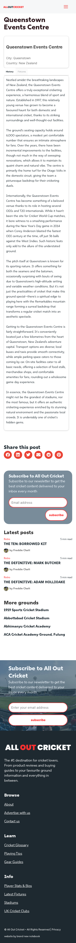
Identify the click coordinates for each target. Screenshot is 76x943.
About (9, 804)
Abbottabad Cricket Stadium (26, 618)
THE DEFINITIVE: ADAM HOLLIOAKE (34, 582)
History (10, 71)
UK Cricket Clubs (16, 911)
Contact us (12, 821)
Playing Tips (13, 854)
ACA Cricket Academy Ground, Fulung (34, 634)
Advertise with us (17, 813)
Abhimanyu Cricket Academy (27, 626)
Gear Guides (13, 862)
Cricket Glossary (16, 845)
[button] (8, 455)
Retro (7, 539)
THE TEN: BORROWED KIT (25, 544)
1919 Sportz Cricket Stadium (26, 610)
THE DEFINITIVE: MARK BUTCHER (32, 563)
